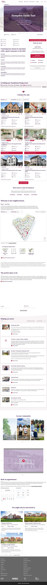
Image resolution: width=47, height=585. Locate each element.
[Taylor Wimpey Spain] (2, 579)
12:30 (18, 492)
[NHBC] (15, 579)
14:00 (18, 495)
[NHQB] (25, 579)
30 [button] (13, 498)
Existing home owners (31, 320)
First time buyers (40, 320)
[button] (24, 236)
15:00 (28, 495)
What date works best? (5, 488)
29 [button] (11, 498)
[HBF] (37, 579)
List (44, 99)
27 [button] (7, 498)
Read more (44, 86)
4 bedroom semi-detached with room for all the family (35, 171)
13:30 (28, 492)
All (44, 320)
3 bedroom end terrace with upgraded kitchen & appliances (11, 144)
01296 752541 (38, 47)
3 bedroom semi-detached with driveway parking (34, 118)
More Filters (27, 99)
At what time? (18, 488)
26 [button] (5, 498)
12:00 (28, 490)
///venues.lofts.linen (12, 242)
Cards (41, 99)
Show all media (40, 34)
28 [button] (9, 498)
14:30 (23, 495)
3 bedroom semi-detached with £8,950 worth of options (35, 144)
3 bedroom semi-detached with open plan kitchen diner (10, 118)
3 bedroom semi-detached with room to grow (11, 170)
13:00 (23, 492)
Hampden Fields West (6, 523)
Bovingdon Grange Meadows (8, 544)
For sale (37, 211)
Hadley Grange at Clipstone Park (32, 523)
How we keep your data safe (36, 486)
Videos (14, 34)
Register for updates (23, 182)
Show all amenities (23, 310)
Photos (7, 34)
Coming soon (43, 211)
